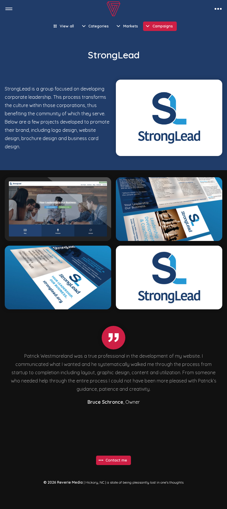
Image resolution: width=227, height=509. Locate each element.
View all (67, 26)
